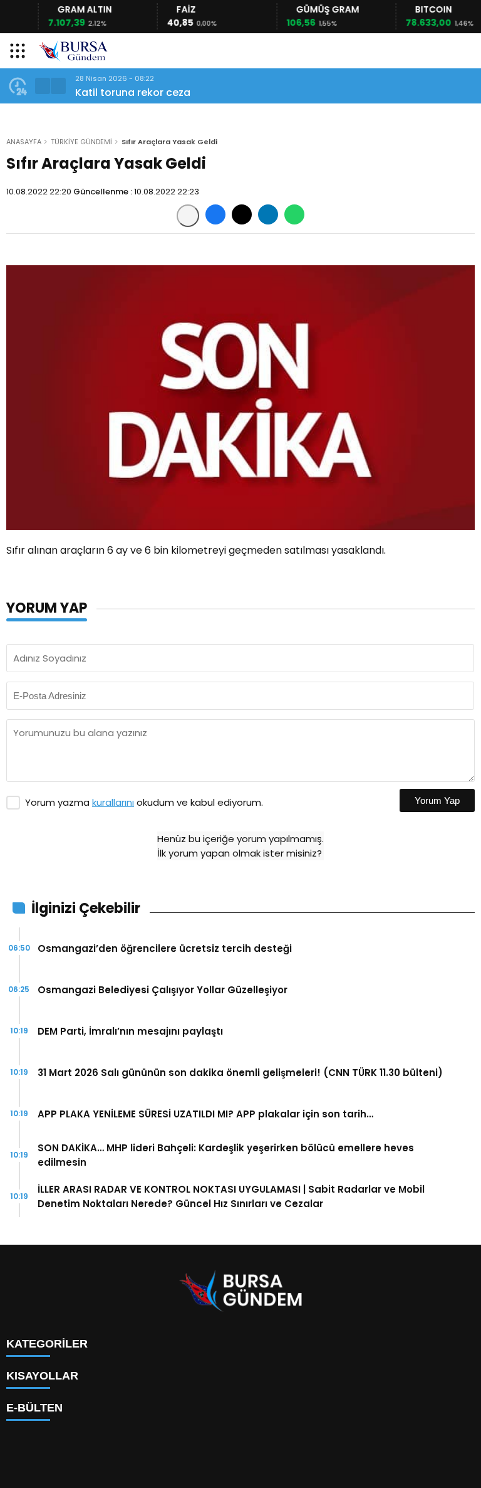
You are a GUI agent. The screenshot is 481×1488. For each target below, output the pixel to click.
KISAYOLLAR (42, 1375)
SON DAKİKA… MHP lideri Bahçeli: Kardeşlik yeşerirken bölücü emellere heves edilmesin (226, 1155)
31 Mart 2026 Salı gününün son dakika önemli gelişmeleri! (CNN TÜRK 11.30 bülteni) (240, 1072)
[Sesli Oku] (188, 215)
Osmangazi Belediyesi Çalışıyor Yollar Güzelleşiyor (162, 989)
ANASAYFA (23, 142)
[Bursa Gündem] (73, 51)
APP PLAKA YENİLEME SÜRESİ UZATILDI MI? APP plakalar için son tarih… (205, 1114)
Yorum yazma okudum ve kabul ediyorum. (144, 802)
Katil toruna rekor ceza (132, 92)
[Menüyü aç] (19, 51)
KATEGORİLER (47, 1344)
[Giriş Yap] (466, 50)
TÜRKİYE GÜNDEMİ (81, 142)
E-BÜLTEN (34, 1407)
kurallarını (113, 802)
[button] (42, 86)
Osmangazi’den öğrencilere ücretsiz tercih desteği (165, 948)
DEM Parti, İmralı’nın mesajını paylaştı (130, 1031)
